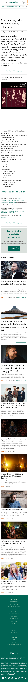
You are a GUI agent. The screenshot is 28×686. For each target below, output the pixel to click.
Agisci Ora (14, 621)
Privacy (14, 642)
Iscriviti (12, 248)
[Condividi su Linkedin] (14, 71)
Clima (2, 592)
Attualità (14, 599)
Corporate (14, 616)
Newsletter (14, 602)
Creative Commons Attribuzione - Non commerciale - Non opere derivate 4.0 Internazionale (13, 211)
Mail (14, 640)
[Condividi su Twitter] (10, 71)
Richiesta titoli (14, 614)
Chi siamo (14, 635)
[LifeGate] (14, 2)
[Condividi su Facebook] (6, 71)
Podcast (14, 611)
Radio (14, 609)
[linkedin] (22, 678)
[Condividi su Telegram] (21, 71)
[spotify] (12, 678)
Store (7, 2)
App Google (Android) (14, 606)
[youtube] (16, 678)
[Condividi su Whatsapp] (18, 71)
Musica (2, 297)
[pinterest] (9, 678)
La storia (14, 637)
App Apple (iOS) (14, 604)
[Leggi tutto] (26, 257)
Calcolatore (14, 619)
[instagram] (19, 678)
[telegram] (25, 678)
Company (14, 630)
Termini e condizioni (14, 647)
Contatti (14, 632)
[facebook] (3, 678)
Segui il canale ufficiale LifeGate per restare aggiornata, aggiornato (12, 200)
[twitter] (6, 678)
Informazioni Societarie (14, 644)
